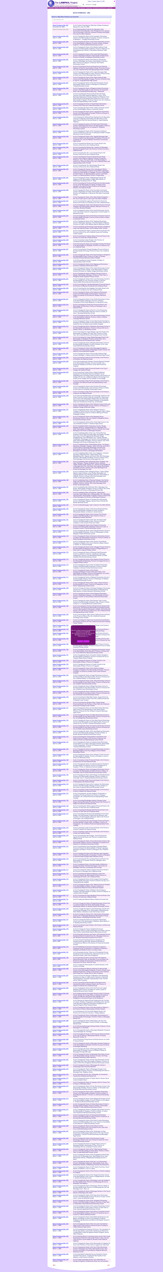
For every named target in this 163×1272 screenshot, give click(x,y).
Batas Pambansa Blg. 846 (60, 147)
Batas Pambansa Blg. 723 (60, 835)
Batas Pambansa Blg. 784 (60, 505)
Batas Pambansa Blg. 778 (60, 536)
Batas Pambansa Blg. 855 (60, 94)
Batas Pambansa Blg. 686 (60, 1034)
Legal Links (109, 8)
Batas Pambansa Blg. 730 (60, 800)
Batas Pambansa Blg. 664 (60, 1149)
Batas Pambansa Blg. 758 (60, 649)
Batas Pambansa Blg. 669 (60, 1120)
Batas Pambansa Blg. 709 (60, 908)
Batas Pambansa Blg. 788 (60, 480)
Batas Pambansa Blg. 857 (60, 83)
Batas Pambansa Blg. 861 (60, 59)
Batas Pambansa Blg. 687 (60, 1030)
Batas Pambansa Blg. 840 (60, 183)
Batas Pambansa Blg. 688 (60, 1026)
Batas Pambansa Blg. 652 (60, 1211)
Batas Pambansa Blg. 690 (60, 1015)
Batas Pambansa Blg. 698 (60, 968)
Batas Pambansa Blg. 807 (60, 353)
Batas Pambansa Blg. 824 (60, 264)
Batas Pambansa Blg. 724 (60, 831)
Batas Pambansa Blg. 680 (60, 1065)
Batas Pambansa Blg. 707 (60, 919)
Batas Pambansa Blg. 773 (60, 565)
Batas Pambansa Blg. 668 (60, 1126)
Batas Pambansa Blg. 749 (60, 697)
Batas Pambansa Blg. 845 (60, 153)
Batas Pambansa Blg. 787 (60, 487)
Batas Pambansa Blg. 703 (60, 940)
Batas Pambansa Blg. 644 (60, 1259)
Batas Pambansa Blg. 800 (60, 391)
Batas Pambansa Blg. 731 (60, 793)
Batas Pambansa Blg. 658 (60, 1180)
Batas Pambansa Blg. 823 (60, 268)
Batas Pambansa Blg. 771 (60, 577)
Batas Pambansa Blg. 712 (60, 895)
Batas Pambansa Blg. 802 (60, 381)
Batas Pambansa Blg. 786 (60, 492)
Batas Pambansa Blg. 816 (60, 304)
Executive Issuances (63, 8)
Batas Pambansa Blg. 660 (60, 1171)
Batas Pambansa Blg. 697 (60, 975)
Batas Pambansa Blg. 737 (60, 764)
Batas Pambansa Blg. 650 (60, 1224)
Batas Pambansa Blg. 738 (60, 760)
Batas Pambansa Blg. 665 (60, 1143)
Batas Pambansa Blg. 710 (60, 903)
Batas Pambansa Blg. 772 (60, 570)
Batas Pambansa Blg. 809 (60, 342)
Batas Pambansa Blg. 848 (60, 136)
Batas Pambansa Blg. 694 (60, 993)
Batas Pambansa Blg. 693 (60, 1000)
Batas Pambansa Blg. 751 (60, 686)
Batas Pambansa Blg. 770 (60, 582)
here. (87, 636)
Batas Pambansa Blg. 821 (60, 279)
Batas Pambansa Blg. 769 (60, 588)
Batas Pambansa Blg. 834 (60, 216)
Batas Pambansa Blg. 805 (60, 361)
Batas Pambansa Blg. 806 (60, 357)
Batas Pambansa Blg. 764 (60, 620)
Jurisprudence (89, 8)
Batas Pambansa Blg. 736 (60, 769)
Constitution (51, 8)
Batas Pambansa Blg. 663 (60, 1154)
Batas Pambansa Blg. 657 (60, 1185)
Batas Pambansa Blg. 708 (60, 914)
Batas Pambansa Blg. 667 (60, 1131)
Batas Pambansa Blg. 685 (60, 1039)
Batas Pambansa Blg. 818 (60, 292)
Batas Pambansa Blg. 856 (60, 88)
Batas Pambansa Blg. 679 (60, 1069)
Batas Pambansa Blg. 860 (60, 66)
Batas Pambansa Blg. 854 (60, 104)
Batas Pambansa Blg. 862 (60, 54)
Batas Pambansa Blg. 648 (60, 1236)
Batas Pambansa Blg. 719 (60, 859)
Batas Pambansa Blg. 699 (60, 964)
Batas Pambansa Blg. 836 (60, 205)
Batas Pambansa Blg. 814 (60, 315)
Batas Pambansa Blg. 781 (60, 519)
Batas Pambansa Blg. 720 (60, 853)
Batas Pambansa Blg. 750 (60, 691)
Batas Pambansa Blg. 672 (60, 1104)
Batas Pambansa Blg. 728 (60, 810)
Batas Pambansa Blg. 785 (60, 499)
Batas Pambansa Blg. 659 (60, 1175)
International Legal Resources (99, 8)
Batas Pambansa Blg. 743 (60, 731)
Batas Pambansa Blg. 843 (60, 165)
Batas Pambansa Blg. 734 (60, 780)
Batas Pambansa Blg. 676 (60, 1082)
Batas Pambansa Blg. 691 (60, 1011)
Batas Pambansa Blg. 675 (60, 1086)
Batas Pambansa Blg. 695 (60, 988)
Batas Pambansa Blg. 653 (60, 1206)
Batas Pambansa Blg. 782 (60, 514)
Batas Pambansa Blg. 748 (60, 702)
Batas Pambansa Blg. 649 (60, 1229)
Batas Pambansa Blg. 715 (60, 879)
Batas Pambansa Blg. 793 (60, 433)
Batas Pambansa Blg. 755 (60, 664)
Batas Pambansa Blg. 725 (60, 827)
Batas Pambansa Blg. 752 (60, 680)
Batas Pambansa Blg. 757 (60, 655)
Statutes (56, 8)
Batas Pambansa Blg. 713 (60, 890)
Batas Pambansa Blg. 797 (60, 409)
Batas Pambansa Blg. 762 (60, 629)
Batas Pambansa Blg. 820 (60, 284)
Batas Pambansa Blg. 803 (60, 372)
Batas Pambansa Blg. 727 (60, 814)
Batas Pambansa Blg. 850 (60, 124)
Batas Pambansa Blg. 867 (60, 25)
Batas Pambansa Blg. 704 (60, 934)
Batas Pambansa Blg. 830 (60, 236)
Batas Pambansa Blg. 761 (60, 633)
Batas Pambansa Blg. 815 (60, 310)
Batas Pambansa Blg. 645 (60, 1254)
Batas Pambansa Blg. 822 (60, 273)
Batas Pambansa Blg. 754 (60, 668)
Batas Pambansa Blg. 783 (60, 509)
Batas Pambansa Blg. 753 (60, 675)
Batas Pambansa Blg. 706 (60, 925)
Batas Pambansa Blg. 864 (60, 41)
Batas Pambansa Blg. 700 (60, 957)
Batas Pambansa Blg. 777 (60, 541)
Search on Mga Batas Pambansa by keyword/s (65, 16)
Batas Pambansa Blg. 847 (60, 143)
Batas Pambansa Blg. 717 (60, 869)
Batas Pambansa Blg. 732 (60, 789)
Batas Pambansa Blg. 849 (60, 131)
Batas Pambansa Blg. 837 (60, 201)
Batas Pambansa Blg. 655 (60, 1195)
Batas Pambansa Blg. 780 (60, 525)
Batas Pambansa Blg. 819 (60, 288)
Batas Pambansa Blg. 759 (60, 644)
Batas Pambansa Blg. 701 (60, 952)
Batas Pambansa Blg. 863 (60, 47)
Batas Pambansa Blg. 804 (60, 368)
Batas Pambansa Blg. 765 (60, 614)
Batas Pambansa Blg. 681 (60, 1059)
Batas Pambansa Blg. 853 (60, 107)
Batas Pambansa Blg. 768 (60, 593)
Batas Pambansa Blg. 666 (60, 1138)
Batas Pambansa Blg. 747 (60, 708)
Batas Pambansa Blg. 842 (60, 169)
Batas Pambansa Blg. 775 (60, 552)
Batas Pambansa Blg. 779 (60, 530)
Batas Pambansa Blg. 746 (60, 715)
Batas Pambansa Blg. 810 (60, 337)
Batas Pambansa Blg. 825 (60, 260)
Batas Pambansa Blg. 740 (60, 749)
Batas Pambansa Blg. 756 (60, 660)
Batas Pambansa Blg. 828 (60, 244)
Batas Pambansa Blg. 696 (60, 982)
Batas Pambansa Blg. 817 (60, 299)
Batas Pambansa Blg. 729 (60, 806)
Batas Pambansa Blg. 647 (60, 1243)
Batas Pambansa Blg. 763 (60, 625)
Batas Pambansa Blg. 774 (60, 559)
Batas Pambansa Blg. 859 (60, 72)
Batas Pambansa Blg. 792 (60, 444)
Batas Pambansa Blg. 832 (60, 226)
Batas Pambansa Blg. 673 (60, 1098)
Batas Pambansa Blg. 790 (60, 461)
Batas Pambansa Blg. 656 (60, 1191)
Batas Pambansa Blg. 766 (60, 606)
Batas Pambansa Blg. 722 (60, 841)
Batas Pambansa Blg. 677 (60, 1078)
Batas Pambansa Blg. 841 (60, 177)
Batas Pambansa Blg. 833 (60, 221)
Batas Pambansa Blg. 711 (60, 899)
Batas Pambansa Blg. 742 (60, 736)
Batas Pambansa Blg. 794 (60, 426)
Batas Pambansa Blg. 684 (60, 1043)
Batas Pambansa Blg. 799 (60, 395)
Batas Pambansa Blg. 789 (60, 471)
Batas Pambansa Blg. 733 (60, 784)
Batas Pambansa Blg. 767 (60, 600)
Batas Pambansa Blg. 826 (60, 255)
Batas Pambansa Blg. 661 (60, 1167)
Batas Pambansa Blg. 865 (60, 36)
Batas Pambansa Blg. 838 (60, 197)
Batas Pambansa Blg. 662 (60, 1161)
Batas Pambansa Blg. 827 (60, 249)
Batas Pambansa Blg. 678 (60, 1074)
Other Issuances (81, 8)
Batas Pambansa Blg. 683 (60, 1049)
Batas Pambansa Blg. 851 (60, 117)
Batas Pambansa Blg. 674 (60, 1091)
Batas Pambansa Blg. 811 (60, 332)
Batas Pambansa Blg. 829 (60, 240)
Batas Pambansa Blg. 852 (60, 111)
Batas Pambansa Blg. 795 (60, 422)
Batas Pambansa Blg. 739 (60, 754)
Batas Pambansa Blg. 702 (60, 947)
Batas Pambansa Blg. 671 (60, 1109)
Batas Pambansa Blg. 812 (60, 326)
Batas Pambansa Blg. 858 (60, 77)
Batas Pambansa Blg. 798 (60, 404)
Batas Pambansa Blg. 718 (60, 864)
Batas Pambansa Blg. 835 (60, 210)
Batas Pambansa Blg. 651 (60, 1217)
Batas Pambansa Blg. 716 (60, 873)
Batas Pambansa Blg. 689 (60, 1020)
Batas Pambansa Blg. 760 (60, 638)
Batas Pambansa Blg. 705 (60, 929)
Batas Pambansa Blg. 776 (60, 547)
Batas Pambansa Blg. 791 (60, 453)
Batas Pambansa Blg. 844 (60, 156)
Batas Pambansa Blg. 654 (60, 1200)
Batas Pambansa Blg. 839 (60, 190)
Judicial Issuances (73, 8)
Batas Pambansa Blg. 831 (60, 230)
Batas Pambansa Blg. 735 (60, 775)
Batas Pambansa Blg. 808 (60, 348)
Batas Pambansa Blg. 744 (60, 726)
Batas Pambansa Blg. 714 (60, 884)
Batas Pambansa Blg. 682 (60, 1054)
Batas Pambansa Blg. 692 (60, 1007)
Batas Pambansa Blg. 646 (60, 1247)
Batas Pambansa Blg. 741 (60, 742)
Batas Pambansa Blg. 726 (60, 820)
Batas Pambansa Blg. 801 (60, 386)
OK (83, 641)
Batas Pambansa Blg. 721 (60, 846)
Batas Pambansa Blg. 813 (60, 321)
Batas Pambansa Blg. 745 (60, 720)
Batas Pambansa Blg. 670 (60, 1115)
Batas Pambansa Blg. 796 (60, 416)
